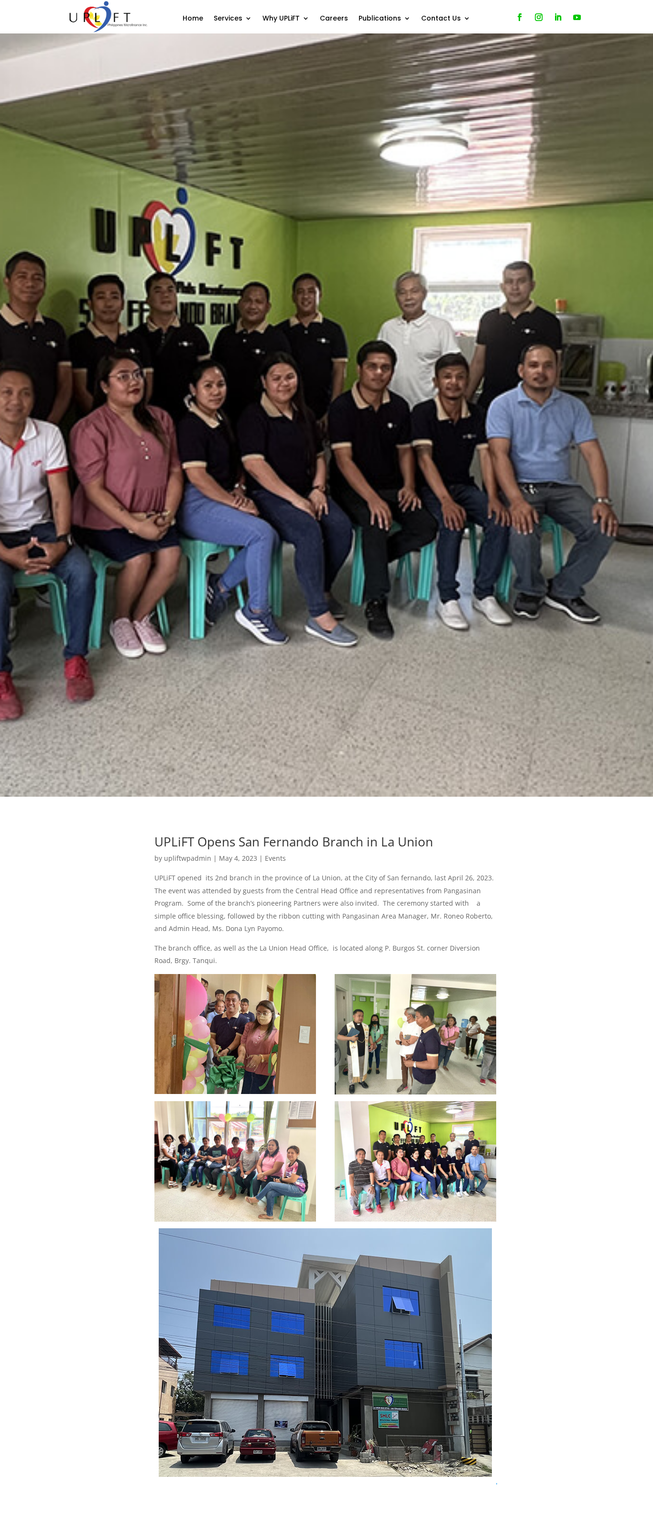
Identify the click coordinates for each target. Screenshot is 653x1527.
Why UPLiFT (281, 19)
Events (275, 858)
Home (193, 19)
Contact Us (441, 19)
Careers (334, 19)
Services (228, 19)
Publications (380, 19)
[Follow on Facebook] (519, 17)
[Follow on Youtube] (577, 17)
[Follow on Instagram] (538, 17)
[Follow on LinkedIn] (558, 17)
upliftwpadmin (187, 858)
